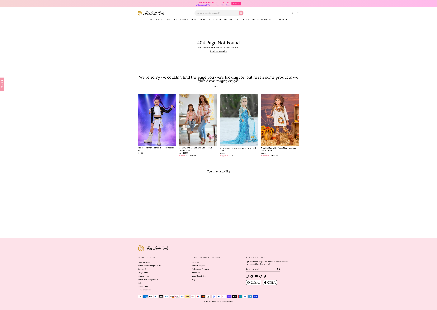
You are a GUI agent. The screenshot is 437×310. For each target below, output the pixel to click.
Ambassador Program (200, 269)
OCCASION (215, 20)
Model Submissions (199, 276)
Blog (193, 280)
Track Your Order (144, 262)
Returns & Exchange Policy (148, 280)
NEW (194, 20)
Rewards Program (199, 266)
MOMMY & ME (231, 20)
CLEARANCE (281, 20)
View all (218, 87)
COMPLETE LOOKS (262, 20)
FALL (168, 20)
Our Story (195, 262)
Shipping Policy (143, 276)
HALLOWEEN (156, 20)
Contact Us (142, 269)
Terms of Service (144, 290)
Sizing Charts (143, 273)
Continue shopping (218, 51)
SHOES (245, 20)
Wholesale (196, 273)
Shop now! (236, 3)
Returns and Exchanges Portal (149, 266)
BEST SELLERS (181, 20)
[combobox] (219, 13)
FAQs (140, 283)
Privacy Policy (143, 286)
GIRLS (203, 20)
